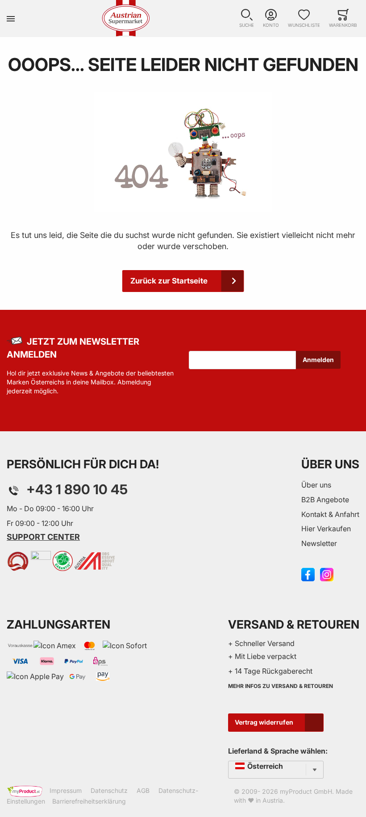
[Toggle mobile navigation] (10, 18)
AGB (143, 791)
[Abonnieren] (318, 360)
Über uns (316, 484)
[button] (246, 18)
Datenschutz (109, 791)
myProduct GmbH (306, 791)
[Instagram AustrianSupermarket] (326, 573)
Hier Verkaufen (326, 528)
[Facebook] (308, 573)
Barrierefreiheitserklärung (89, 801)
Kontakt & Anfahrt (330, 514)
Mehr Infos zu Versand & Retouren (280, 686)
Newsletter (319, 543)
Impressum (66, 791)
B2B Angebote (325, 499)
